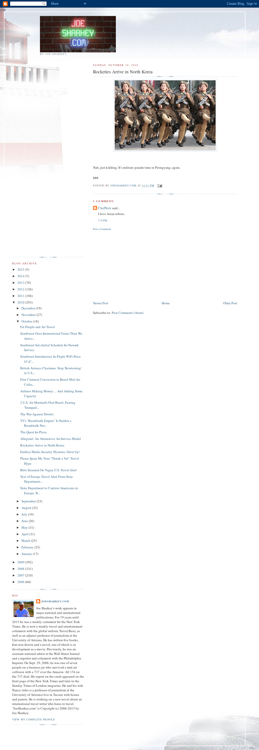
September (29, 501)
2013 (21, 282)
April (25, 534)
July (24, 514)
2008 (21, 568)
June (25, 521)
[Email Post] (159, 185)
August (26, 507)
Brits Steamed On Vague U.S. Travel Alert (48, 470)
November (28, 314)
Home (166, 303)
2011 (21, 295)
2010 (21, 302)
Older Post (230, 303)
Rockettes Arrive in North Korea (42, 445)
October (27, 321)
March (26, 540)
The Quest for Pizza (33, 432)
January (27, 553)
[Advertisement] (131, 264)
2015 (21, 269)
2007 (21, 575)
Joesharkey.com (55, 601)
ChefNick (104, 208)
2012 (21, 289)
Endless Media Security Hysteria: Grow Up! (50, 451)
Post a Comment (102, 229)
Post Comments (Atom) (127, 312)
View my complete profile (33, 719)
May (25, 527)
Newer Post (100, 303)
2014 (21, 276)
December (28, 308)
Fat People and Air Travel (37, 327)
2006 (21, 582)
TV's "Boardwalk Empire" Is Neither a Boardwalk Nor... (45, 423)
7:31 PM (102, 220)
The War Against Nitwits (37, 414)
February (27, 547)
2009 (21, 562)
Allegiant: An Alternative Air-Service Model (50, 438)
